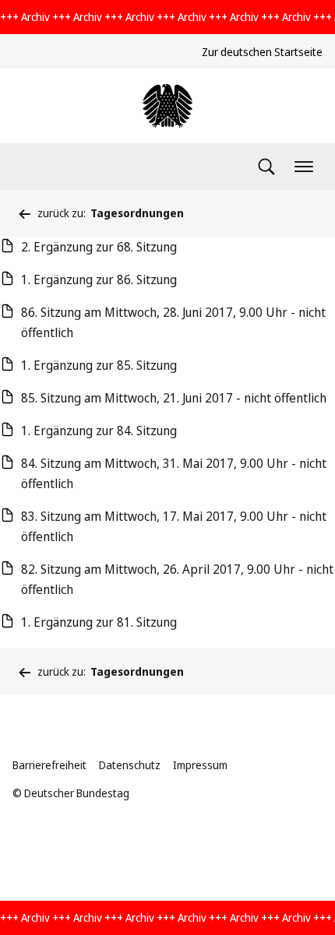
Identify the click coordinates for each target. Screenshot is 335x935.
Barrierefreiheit (49, 764)
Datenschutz (129, 764)
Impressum (200, 764)
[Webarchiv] (167, 106)
